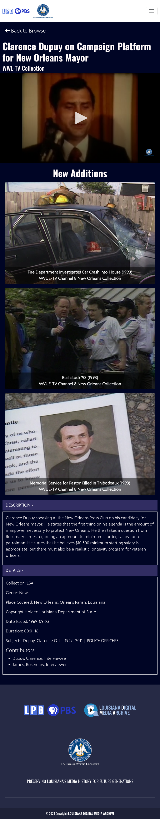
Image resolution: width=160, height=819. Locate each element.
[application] (80, 118)
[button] (80, 118)
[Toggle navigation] (152, 11)
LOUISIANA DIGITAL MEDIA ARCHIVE (91, 813)
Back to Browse (28, 31)
